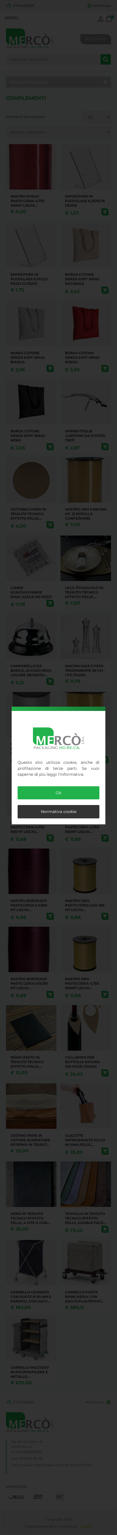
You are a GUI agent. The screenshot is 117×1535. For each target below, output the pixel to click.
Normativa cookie (58, 811)
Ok (58, 792)
